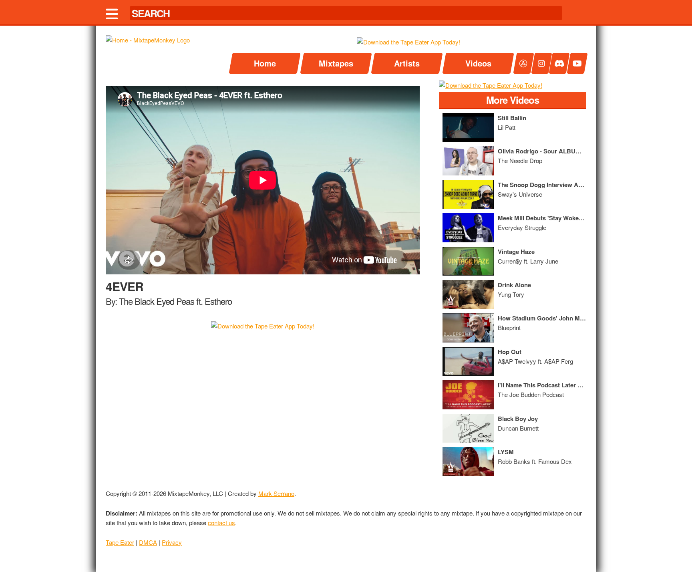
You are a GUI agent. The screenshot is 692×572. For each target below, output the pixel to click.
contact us (221, 522)
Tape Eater (120, 542)
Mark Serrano (276, 493)
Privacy (172, 542)
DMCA (148, 542)
